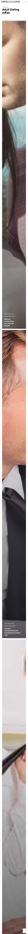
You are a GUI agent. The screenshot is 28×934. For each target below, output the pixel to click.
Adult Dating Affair (9, 314)
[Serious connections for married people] (14, 175)
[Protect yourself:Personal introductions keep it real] (14, 484)
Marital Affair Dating (9, 316)
